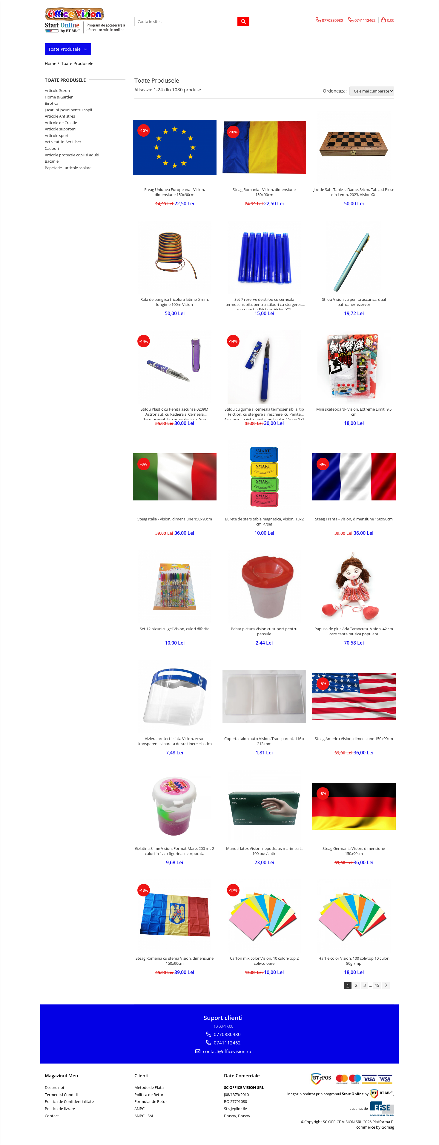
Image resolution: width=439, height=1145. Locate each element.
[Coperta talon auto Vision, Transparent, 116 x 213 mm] (264, 696)
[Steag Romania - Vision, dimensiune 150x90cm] (264, 147)
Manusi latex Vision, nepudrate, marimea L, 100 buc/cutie (264, 851)
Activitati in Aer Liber (63, 141)
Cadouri (52, 148)
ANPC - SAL (144, 1115)
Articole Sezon (57, 90)
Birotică (51, 103)
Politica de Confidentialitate (69, 1101)
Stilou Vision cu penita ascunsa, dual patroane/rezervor (354, 302)
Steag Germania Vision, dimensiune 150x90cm (354, 851)
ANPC (139, 1108)
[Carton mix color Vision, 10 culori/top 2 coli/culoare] (264, 916)
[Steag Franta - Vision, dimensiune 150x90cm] (354, 476)
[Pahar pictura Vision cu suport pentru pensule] (264, 586)
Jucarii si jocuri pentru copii (68, 110)
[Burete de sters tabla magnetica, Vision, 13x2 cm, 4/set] (264, 477)
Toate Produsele (65, 49)
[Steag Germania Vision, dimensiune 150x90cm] (354, 806)
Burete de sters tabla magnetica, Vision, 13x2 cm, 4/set (264, 522)
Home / (52, 63)
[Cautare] (243, 21)
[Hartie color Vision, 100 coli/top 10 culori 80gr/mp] (354, 916)
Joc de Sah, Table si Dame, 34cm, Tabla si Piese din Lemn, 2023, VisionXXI (354, 192)
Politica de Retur (148, 1094)
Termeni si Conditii (61, 1094)
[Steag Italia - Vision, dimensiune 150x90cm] (175, 476)
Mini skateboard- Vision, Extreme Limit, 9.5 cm (354, 412)
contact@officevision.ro (226, 1051)
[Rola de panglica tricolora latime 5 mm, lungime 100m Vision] (175, 257)
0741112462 (227, 1043)
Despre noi (54, 1087)
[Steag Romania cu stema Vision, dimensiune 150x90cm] (175, 916)
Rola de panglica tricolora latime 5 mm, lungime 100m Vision (174, 302)
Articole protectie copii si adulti (72, 155)
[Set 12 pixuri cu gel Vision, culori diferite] (175, 586)
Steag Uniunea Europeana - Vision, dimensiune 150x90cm (174, 192)
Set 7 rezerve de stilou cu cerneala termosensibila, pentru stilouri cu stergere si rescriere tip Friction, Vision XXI (264, 303)
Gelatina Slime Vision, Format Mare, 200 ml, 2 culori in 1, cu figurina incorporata (174, 851)
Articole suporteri (60, 129)
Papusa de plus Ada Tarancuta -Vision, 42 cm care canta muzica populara (353, 631)
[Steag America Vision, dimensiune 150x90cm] (354, 696)
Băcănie (52, 161)
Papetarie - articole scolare (68, 167)
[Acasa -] (75, 14)
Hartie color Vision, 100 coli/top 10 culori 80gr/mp (353, 961)
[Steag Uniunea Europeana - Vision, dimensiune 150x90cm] (175, 147)
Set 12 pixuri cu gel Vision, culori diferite (174, 628)
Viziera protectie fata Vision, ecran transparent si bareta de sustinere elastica (175, 741)
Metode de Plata (149, 1087)
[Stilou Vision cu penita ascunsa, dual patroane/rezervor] (354, 257)
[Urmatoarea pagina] (386, 985)
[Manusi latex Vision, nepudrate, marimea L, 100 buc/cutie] (264, 806)
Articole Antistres (60, 116)
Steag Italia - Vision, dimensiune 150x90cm (174, 519)
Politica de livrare (60, 1108)
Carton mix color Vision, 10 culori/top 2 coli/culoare (264, 961)
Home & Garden (59, 97)
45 (376, 985)
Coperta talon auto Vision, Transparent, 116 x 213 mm (264, 741)
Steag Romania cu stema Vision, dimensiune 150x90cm (175, 961)
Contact (52, 1115)
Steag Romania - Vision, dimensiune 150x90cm (264, 192)
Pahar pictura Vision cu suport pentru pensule (264, 631)
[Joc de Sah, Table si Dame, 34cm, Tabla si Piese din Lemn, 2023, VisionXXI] (354, 147)
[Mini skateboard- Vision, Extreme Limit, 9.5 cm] (354, 367)
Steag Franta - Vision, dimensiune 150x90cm (354, 519)
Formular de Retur (150, 1101)
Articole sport (57, 135)
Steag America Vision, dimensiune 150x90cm (354, 738)
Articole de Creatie (61, 122)
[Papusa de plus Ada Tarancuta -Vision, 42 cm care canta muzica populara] (354, 586)
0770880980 (227, 1034)
